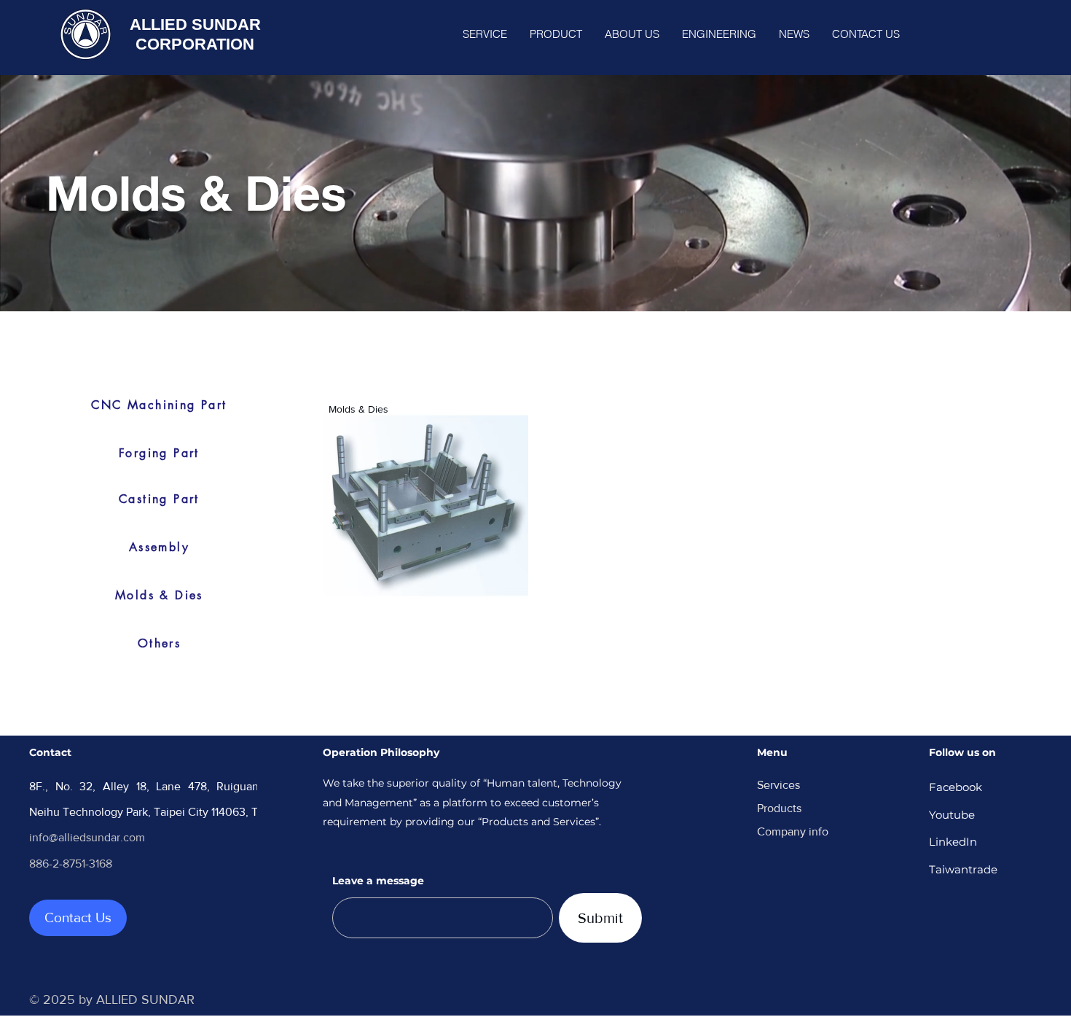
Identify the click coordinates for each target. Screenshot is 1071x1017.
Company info (792, 831)
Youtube (952, 815)
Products (779, 808)
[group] (647, 505)
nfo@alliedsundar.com (88, 837)
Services (778, 785)
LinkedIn (953, 842)
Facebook (955, 787)
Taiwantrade (963, 869)
